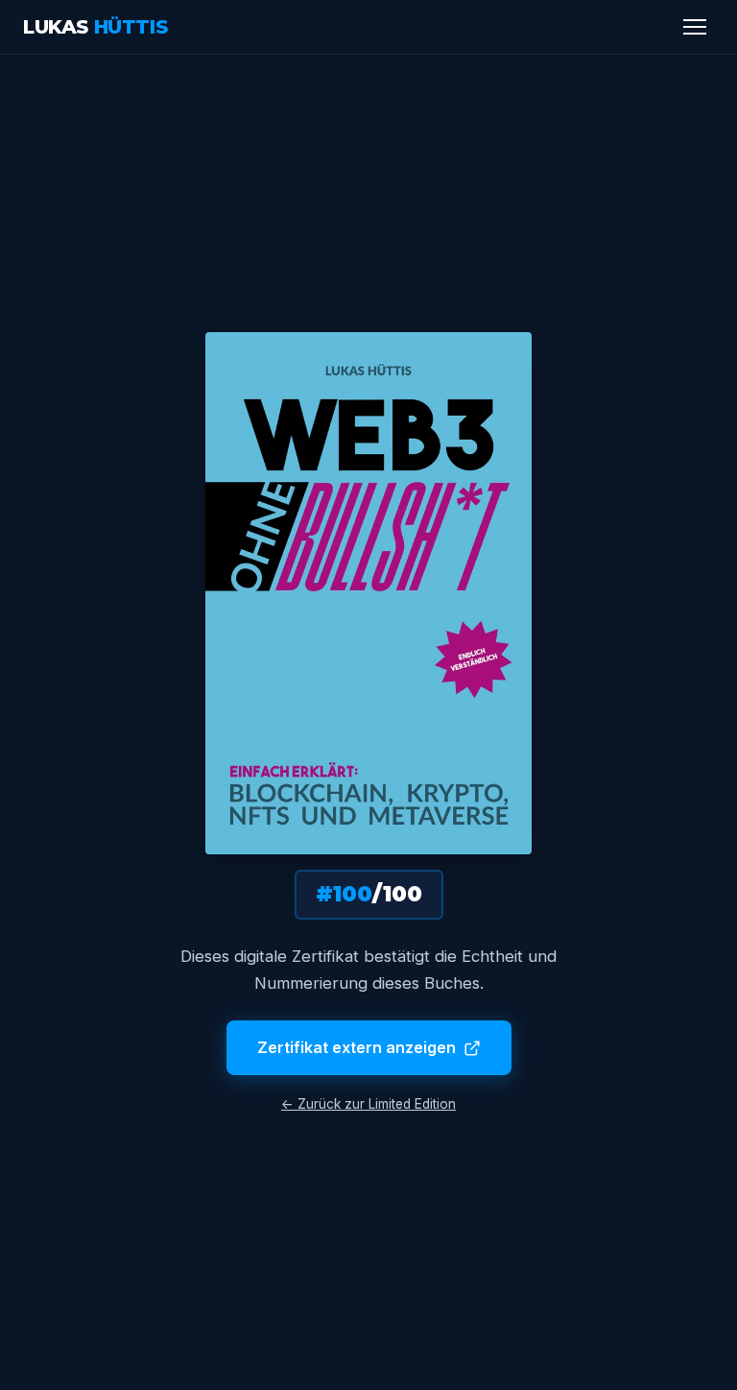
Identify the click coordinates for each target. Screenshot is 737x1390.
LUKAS (95, 26)
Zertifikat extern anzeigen (356, 1047)
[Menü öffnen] (695, 27)
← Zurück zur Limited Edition (368, 1104)
